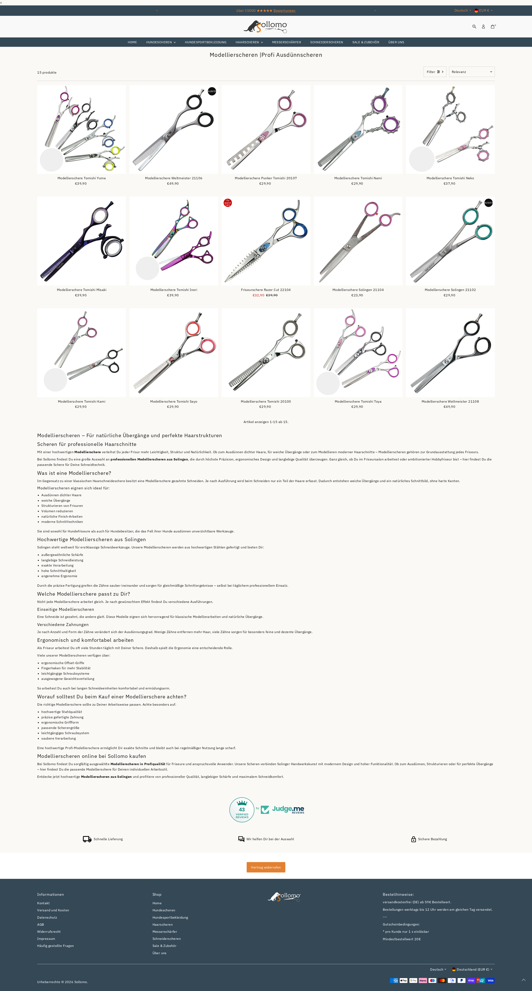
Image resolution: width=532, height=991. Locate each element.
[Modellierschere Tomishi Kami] (81, 352)
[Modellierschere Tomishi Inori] (173, 241)
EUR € (484, 10)
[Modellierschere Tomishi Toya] (358, 352)
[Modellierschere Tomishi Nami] (358, 129)
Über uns (396, 42)
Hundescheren (159, 42)
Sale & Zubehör (365, 42)
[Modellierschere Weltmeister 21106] (173, 129)
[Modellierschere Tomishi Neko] (450, 129)
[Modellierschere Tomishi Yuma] (81, 129)
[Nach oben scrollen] (524, 979)
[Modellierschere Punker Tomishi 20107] (266, 129)
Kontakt (43, 903)
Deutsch (461, 10)
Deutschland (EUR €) (473, 969)
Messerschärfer (286, 42)
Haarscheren (248, 42)
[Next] (374, 10)
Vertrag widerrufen (266, 867)
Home (132, 42)
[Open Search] (474, 26)
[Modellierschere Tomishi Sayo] (173, 352)
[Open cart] (492, 26)
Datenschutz (47, 917)
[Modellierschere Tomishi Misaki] (81, 241)
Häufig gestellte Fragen (55, 946)
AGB (40, 924)
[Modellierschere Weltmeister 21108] (450, 352)
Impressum (46, 939)
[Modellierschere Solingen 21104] (358, 241)
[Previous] (157, 10)
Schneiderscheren (326, 42)
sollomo (80, 982)
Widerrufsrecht (49, 931)
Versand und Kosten (53, 910)
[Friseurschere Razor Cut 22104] (266, 241)
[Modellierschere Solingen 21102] (450, 241)
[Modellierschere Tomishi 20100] (266, 352)
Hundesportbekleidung (206, 42)
